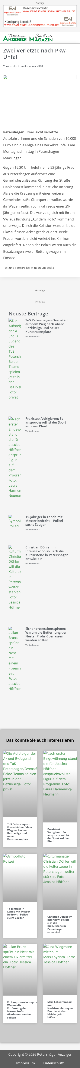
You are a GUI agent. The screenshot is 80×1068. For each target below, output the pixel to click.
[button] (67, 37)
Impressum (25, 1063)
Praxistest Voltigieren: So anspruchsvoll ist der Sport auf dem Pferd (45, 422)
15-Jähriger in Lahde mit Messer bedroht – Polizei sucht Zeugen (44, 521)
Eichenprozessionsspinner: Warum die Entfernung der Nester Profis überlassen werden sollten (46, 634)
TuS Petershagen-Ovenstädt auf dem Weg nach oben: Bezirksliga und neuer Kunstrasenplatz (47, 326)
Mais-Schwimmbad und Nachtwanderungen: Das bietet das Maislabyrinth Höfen (60, 1009)
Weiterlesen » (32, 336)
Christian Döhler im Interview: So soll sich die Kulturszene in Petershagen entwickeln (46, 553)
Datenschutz (53, 1063)
